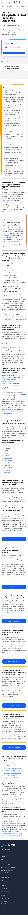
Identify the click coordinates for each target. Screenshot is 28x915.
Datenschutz (4, 904)
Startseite (3, 856)
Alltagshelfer (9, 6)
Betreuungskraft (8, 413)
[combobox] (14, 47)
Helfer (8, 430)
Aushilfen (13, 211)
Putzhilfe (6, 450)
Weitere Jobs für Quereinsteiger (14, 539)
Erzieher (23, 354)
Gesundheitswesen (17, 430)
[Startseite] (2, 6)
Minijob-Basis (5, 211)
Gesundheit (4, 888)
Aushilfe (6, 446)
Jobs (17, 6)
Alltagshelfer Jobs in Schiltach (11, 778)
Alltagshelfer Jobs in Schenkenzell (12, 773)
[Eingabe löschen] (23, 43)
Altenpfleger (14, 354)
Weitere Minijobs (14, 587)
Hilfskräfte (4, 885)
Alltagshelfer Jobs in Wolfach (11, 775)
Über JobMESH (5, 898)
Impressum (4, 901)
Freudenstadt (24, 6)
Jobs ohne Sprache (14, 705)
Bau (2, 880)
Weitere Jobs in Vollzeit (14, 661)
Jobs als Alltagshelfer (7, 200)
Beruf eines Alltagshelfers (8, 831)
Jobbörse (11, 602)
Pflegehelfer (7, 463)
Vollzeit (23, 501)
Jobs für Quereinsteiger (7, 870)
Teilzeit (22, 499)
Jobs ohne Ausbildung (14, 747)
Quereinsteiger (16, 385)
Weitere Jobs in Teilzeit (14, 621)
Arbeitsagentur (5, 862)
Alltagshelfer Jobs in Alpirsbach (12, 770)
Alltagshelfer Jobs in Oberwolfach (12, 768)
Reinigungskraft (8, 453)
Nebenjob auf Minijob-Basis (9, 499)
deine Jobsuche (9, 247)
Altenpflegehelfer (8, 460)
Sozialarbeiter (7, 520)
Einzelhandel (4, 883)
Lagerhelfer (7, 472)
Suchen (14, 53)
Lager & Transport (5, 891)
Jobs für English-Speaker (7, 873)
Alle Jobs (3, 859)
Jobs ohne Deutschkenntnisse (8, 867)
